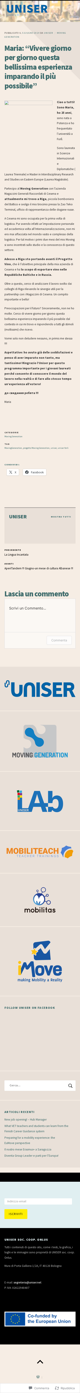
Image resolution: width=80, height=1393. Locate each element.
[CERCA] (70, 1085)
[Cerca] (40, 1085)
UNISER (48, 32)
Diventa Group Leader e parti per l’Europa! (31, 1156)
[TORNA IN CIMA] (40, 1362)
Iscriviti (16, 1214)
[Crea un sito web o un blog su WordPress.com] (38, 1377)
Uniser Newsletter (21, 1193)
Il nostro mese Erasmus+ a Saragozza (27, 1149)
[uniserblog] (40, 11)
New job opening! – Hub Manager (25, 1119)
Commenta (59, 640)
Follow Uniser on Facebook (29, 1008)
